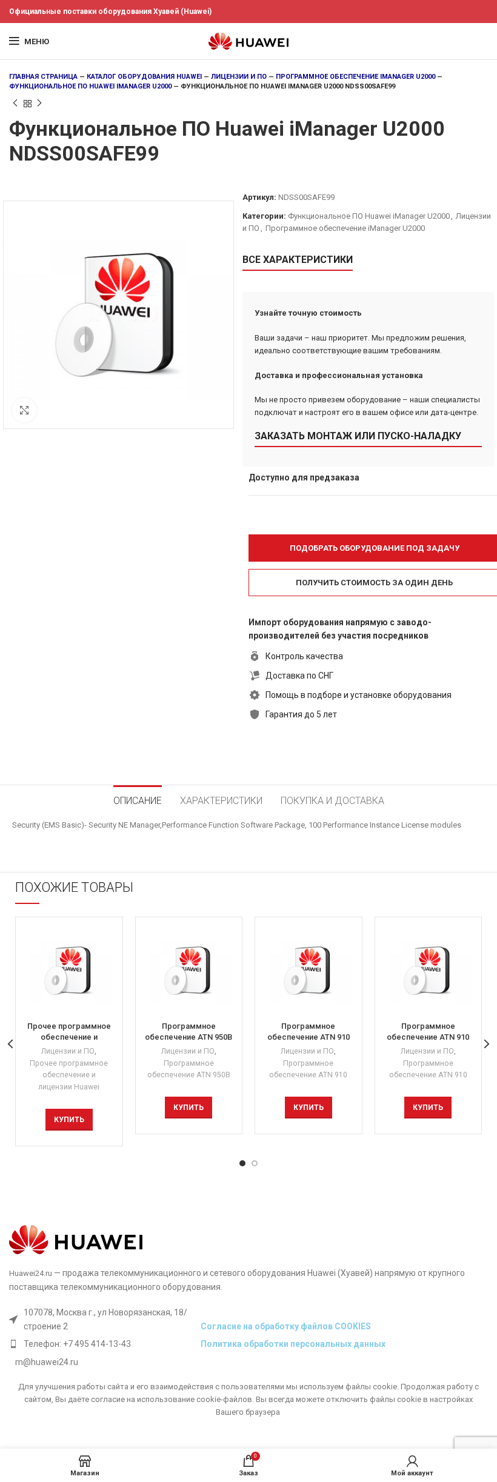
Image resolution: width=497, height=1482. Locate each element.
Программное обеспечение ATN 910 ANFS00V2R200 (308, 1037)
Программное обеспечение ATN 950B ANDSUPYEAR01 (188, 1037)
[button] (69, 1120)
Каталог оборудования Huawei (144, 77)
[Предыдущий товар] (15, 104)
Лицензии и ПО (239, 77)
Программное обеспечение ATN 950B (188, 1069)
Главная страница (43, 77)
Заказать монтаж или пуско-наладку (358, 436)
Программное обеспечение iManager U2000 (355, 77)
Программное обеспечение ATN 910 (308, 1069)
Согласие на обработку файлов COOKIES (286, 1326)
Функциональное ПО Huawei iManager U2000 (90, 86)
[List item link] (102, 1344)
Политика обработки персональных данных (293, 1344)
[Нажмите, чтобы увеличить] (24, 410)
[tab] (137, 799)
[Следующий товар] (39, 104)
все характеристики (297, 259)
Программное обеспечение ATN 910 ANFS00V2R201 (428, 1037)
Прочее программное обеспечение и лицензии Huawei (69, 1075)
